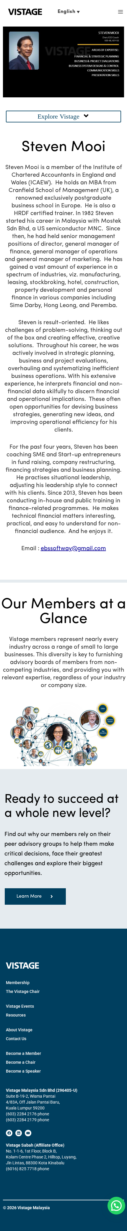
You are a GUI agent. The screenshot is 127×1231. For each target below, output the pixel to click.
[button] (63, 116)
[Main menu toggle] (120, 12)
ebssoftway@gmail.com (73, 549)
